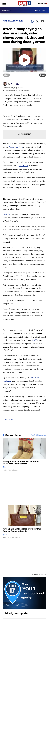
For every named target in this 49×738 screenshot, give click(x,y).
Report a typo (8, 419)
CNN (34, 340)
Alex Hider (15, 84)
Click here (7, 214)
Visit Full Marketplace (38, 435)
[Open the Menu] (4, 4)
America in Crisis (13, 21)
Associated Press (16, 146)
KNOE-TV (23, 165)
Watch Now (42, 3)
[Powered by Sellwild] (42, 575)
